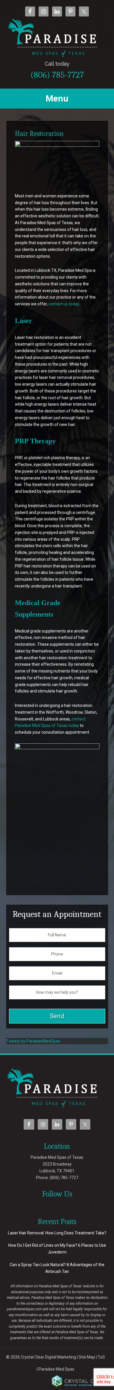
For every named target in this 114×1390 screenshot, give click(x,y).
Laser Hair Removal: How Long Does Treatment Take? (57, 1233)
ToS (101, 1357)
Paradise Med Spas (56, 1369)
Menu (57, 98)
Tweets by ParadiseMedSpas (33, 1041)
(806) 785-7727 (57, 70)
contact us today (64, 304)
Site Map (87, 1357)
